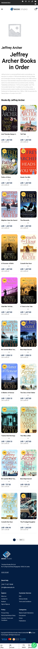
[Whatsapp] (29, 1)
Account (12, 647)
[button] (34, 645)
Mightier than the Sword (9, 220)
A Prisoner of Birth (7, 263)
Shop (2, 647)
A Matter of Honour (7, 392)
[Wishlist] (29, 645)
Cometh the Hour (26, 263)
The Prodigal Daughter (27, 522)
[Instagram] (25, 1)
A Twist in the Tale (26, 306)
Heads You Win (25, 177)
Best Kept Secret (26, 349)
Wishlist (30, 647)
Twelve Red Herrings (8, 436)
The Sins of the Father (27, 392)
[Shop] (1, 645)
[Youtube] (35, 1)
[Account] (10, 645)
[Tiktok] (32, 1)
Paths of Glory (6, 177)
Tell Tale (23, 134)
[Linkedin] (35, 4)
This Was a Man (25, 436)
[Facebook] (22, 1)
